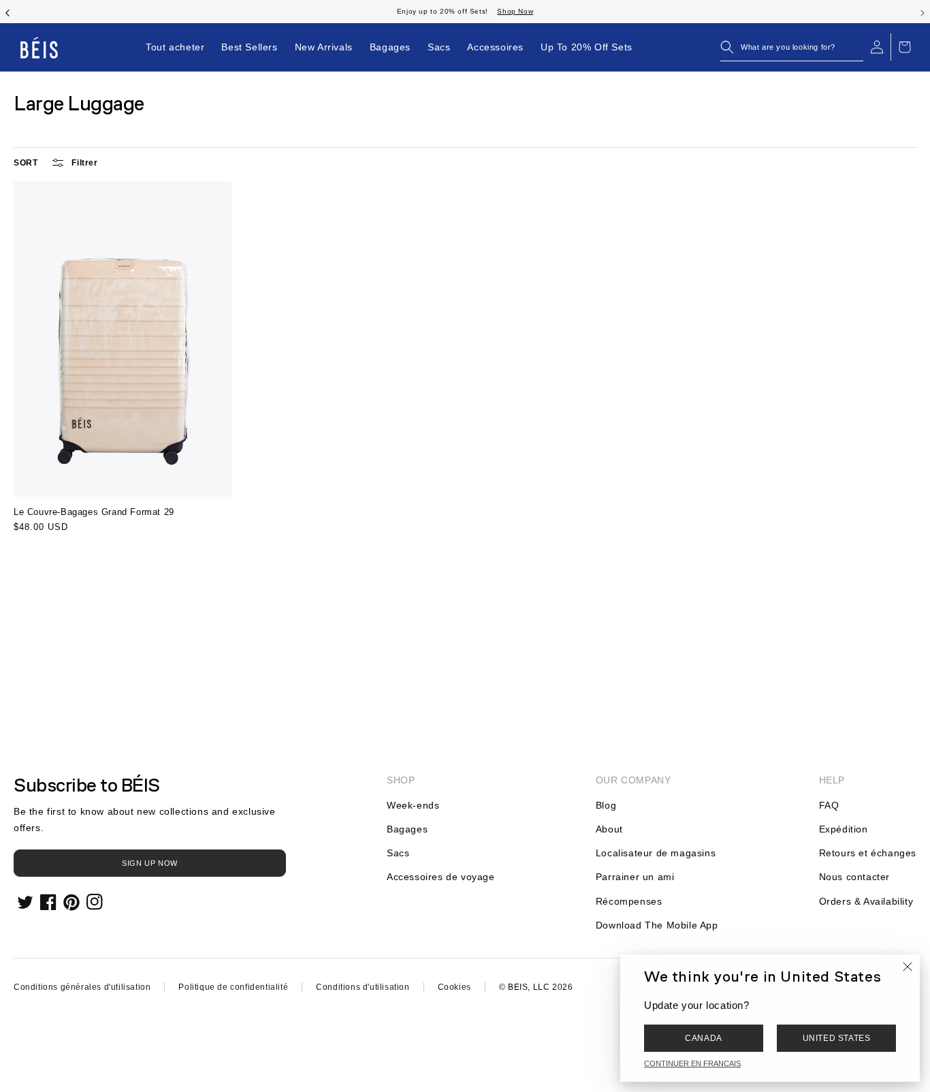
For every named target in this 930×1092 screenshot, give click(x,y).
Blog (606, 805)
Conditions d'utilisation (362, 987)
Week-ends (413, 805)
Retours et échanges (867, 852)
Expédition (843, 829)
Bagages (407, 829)
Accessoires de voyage (441, 876)
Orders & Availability (866, 901)
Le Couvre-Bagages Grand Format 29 (94, 512)
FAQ (829, 805)
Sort (25, 163)
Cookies (454, 987)
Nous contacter (854, 876)
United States (837, 1038)
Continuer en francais (692, 1063)
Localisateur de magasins (656, 852)
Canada (703, 1038)
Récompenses (629, 901)
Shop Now (515, 11)
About (609, 829)
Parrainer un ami (635, 876)
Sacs (398, 852)
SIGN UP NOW (150, 863)
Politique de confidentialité (233, 987)
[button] (791, 47)
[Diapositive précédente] (7, 11)
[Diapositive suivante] (922, 11)
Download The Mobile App (657, 925)
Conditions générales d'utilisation (82, 987)
